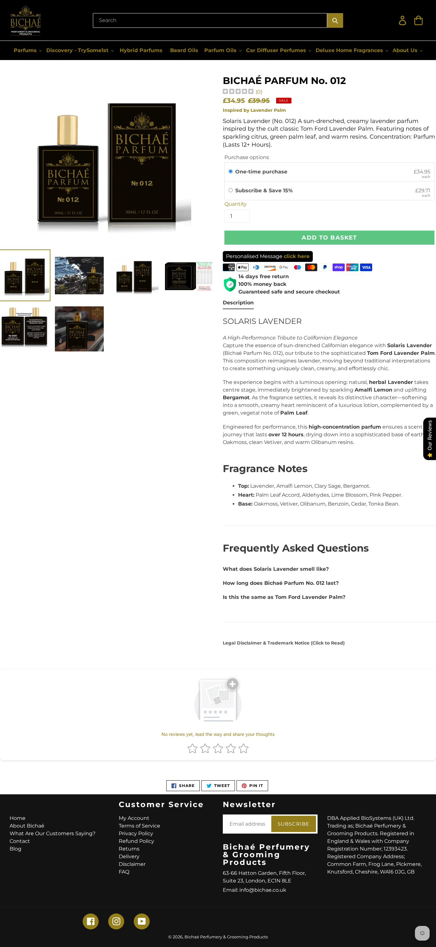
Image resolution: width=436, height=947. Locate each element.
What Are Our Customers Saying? (52, 833)
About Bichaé (27, 826)
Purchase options (246, 157)
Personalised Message (268, 256)
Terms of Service (139, 826)
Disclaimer (132, 864)
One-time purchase (261, 172)
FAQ (124, 872)
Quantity (235, 204)
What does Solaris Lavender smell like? (276, 569)
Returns (129, 849)
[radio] (231, 172)
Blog (15, 849)
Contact (20, 841)
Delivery (129, 856)
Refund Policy (136, 841)
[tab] (238, 304)
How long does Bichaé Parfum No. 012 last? (281, 583)
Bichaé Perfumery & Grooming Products (226, 936)
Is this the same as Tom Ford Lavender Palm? (284, 597)
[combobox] (210, 20)
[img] (238, 92)
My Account (134, 818)
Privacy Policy (136, 833)
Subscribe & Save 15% (264, 190)
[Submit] (335, 20)
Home (18, 818)
